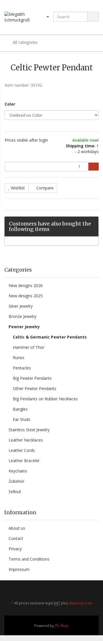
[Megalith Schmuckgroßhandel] (17, 17)
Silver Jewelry (21, 306)
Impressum (19, 569)
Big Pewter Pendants (32, 378)
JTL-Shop (62, 625)
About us (17, 528)
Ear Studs (21, 419)
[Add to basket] (93, 167)
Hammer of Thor (28, 347)
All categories (25, 42)
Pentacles (22, 368)
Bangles (20, 409)
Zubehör (16, 481)
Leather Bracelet (24, 460)
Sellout (15, 491)
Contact (16, 538)
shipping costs (80, 603)
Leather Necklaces (26, 440)
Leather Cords (22, 450)
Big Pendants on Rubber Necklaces (45, 398)
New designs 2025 (26, 295)
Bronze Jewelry (22, 316)
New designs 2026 (26, 285)
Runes (18, 357)
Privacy (15, 548)
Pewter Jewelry (24, 326)
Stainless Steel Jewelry (29, 429)
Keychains (18, 471)
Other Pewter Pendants (34, 388)
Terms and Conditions (29, 559)
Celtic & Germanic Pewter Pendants (50, 337)
